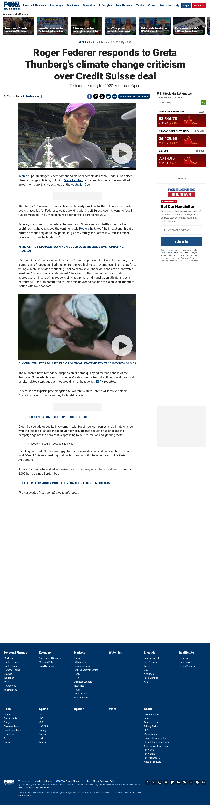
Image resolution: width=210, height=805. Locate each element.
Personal (183, 658)
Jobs (146, 718)
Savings (8, 674)
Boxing (42, 730)
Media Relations (152, 734)
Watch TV (199, 5)
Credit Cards (10, 666)
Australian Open (81, 184)
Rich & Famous (151, 662)
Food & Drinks (151, 678)
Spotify (197, 782)
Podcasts (165, 5)
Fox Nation (149, 754)
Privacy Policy (172, 253)
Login (186, 5)
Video (152, 5)
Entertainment (151, 658)
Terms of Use (188, 253)
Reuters (84, 228)
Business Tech (11, 726)
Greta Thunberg (74, 180)
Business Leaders (83, 681)
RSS (184, 782)
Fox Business (12, 5)
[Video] (77, 135)
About (148, 709)
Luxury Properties (188, 666)
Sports (83, 42)
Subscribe (181, 241)
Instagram (159, 782)
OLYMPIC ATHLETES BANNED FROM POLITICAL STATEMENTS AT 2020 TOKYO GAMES (77, 363)
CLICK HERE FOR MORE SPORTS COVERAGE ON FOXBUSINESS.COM (64, 483)
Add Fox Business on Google (135, 96)
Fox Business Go (152, 758)
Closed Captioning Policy (156, 742)
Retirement (10, 685)
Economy (55, 5)
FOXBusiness (33, 96)
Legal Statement (42, 788)
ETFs (76, 678)
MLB (41, 722)
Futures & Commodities (86, 670)
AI (5, 738)
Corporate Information (155, 738)
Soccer (42, 734)
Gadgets (8, 722)
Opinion (79, 709)
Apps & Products (152, 761)
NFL (41, 714)
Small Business (47, 666)
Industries (79, 685)
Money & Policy (46, 662)
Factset (102, 785)
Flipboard (172, 782)
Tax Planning (10, 689)
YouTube (166, 782)
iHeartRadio (203, 782)
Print (108, 96)
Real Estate (123, 5)
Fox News (149, 750)
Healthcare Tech (12, 730)
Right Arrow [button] (204, 26)
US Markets (80, 662)
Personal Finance (33, 5)
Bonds (77, 674)
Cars (146, 670)
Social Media (10, 718)
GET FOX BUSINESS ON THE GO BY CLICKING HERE (53, 417)
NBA (41, 718)
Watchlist (89, 5)
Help (87, 781)
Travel (147, 666)
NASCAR (43, 726)
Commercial (185, 662)
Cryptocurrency (82, 666)
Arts (146, 681)
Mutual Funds (81, 697)
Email (114, 96)
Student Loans (11, 662)
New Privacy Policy (43, 781)
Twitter (95, 96)
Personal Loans (12, 670)
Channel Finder (151, 714)
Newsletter (191, 782)
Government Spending (50, 658)
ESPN (100, 381)
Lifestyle (105, 5)
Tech (139, 5)
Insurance (9, 678)
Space (7, 742)
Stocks (77, 658)
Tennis (22, 176)
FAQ (146, 730)
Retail (77, 689)
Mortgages (9, 658)
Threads (102, 96)
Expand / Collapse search (178, 5)
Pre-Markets (80, 693)
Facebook (89, 96)
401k (6, 681)
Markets (72, 5)
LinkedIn (178, 782)
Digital (7, 714)
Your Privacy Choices (71, 781)
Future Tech (10, 734)
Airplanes (149, 674)
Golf (41, 738)
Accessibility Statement (156, 746)
